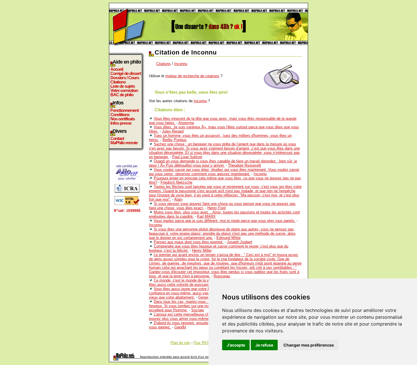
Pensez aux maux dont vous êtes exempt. (189, 242)
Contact (117, 138)
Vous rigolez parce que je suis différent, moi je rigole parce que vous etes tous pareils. (225, 221)
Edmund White (228, 238)
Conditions (119, 114)
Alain (178, 199)
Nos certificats (122, 119)
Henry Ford (216, 208)
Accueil (116, 69)
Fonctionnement (124, 110)
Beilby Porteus (175, 140)
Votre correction (124, 90)
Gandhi (180, 327)
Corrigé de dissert (125, 73)
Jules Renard (173, 131)
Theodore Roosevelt (244, 165)
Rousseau (222, 276)
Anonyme (186, 123)
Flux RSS (201, 343)
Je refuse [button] (264, 345)
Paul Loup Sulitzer (187, 157)
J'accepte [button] (236, 345)
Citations (118, 82)
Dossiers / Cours (124, 77)
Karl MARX (206, 216)
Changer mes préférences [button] (308, 345)
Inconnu (180, 64)
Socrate (197, 310)
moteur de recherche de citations (192, 76)
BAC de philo (121, 95)
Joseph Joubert (239, 242)
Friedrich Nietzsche (176, 182)
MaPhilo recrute (124, 142)
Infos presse (120, 123)
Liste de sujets (122, 86)
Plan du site (180, 343)
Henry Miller (202, 250)
